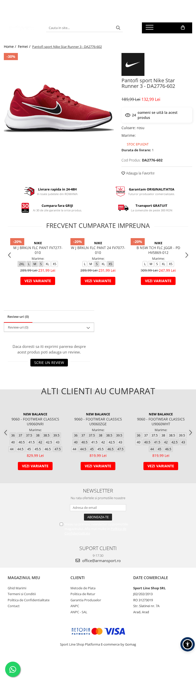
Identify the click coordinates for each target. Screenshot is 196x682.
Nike (38, 243)
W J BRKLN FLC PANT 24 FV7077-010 (98, 250)
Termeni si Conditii (22, 594)
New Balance (35, 414)
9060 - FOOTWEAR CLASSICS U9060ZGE (98, 421)
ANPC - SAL (78, 612)
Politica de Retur (82, 594)
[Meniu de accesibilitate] (187, 644)
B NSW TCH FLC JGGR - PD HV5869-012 (158, 250)
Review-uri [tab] (18, 316)
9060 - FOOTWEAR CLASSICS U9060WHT (161, 421)
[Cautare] (118, 28)
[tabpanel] (59, 108)
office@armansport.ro (101, 560)
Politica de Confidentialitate (29, 600)
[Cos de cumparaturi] (182, 27)
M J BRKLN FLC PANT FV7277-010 (38, 250)
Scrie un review (49, 362)
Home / (10, 46)
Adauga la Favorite (140, 173)
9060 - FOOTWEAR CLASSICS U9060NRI (35, 421)
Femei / (24, 46)
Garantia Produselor (85, 600)
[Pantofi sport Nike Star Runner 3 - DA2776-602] (59, 108)
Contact (14, 606)
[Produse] (150, 29)
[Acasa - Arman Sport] (21, 27)
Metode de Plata (82, 588)
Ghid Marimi (17, 588)
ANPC (74, 606)
